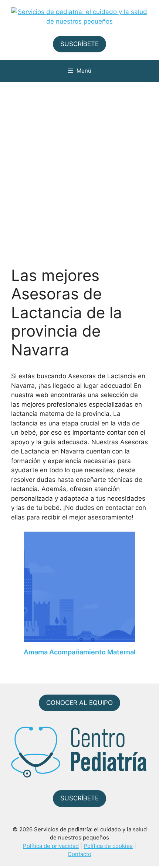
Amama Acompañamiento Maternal (80, 652)
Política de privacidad (51, 845)
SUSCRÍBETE (79, 44)
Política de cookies (108, 845)
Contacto (79, 854)
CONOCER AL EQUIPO (79, 702)
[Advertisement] (79, 165)
